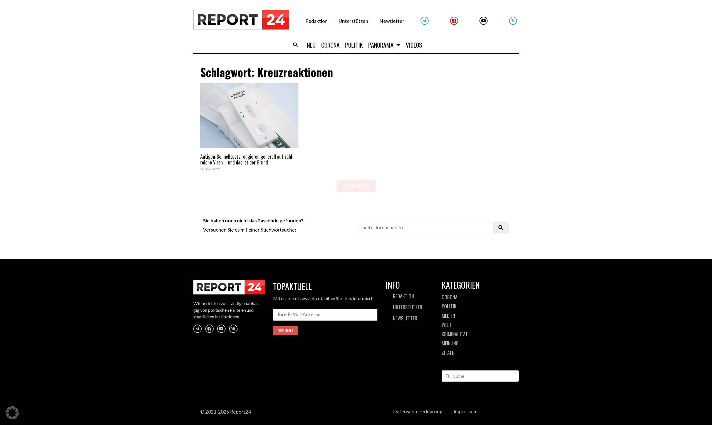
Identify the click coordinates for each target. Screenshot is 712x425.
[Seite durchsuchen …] (424, 227)
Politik (354, 44)
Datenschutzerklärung (417, 411)
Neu (311, 44)
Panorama (381, 44)
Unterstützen (353, 21)
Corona (330, 44)
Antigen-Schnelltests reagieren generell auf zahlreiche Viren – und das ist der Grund (247, 159)
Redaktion (316, 21)
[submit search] (501, 228)
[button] (295, 44)
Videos (414, 44)
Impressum (466, 411)
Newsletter (391, 21)
